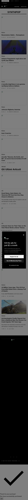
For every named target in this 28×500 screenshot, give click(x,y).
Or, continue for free (14, 265)
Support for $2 (14, 256)
